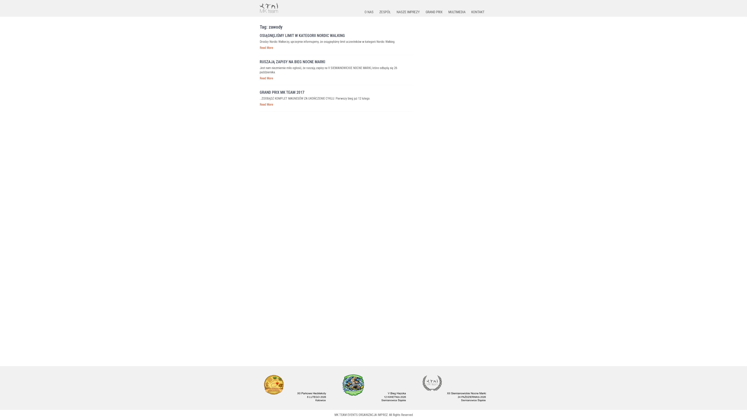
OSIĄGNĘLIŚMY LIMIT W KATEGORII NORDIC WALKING (302, 35)
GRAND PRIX (434, 12)
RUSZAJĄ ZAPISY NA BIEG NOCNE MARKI (292, 62)
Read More (266, 48)
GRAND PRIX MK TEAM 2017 (282, 92)
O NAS (369, 12)
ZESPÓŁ (385, 12)
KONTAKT (477, 12)
